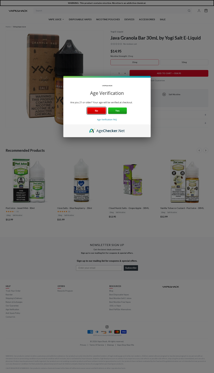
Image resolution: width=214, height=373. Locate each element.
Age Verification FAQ (107, 119)
